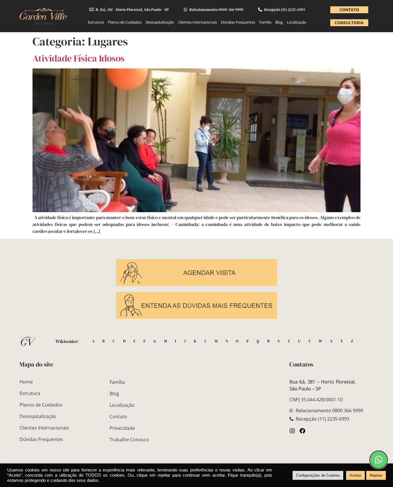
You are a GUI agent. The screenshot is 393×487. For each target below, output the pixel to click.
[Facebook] (302, 431)
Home (26, 382)
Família (265, 22)
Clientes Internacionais (197, 22)
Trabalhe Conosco (129, 439)
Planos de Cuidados (125, 22)
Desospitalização (160, 22)
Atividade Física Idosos (79, 58)
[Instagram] (292, 431)
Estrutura (96, 22)
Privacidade (122, 428)
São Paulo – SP (305, 389)
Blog (279, 22)
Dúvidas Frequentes (238, 22)
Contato (118, 416)
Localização (296, 22)
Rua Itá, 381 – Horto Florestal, (331, 382)
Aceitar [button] (355, 475)
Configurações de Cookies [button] (318, 475)
